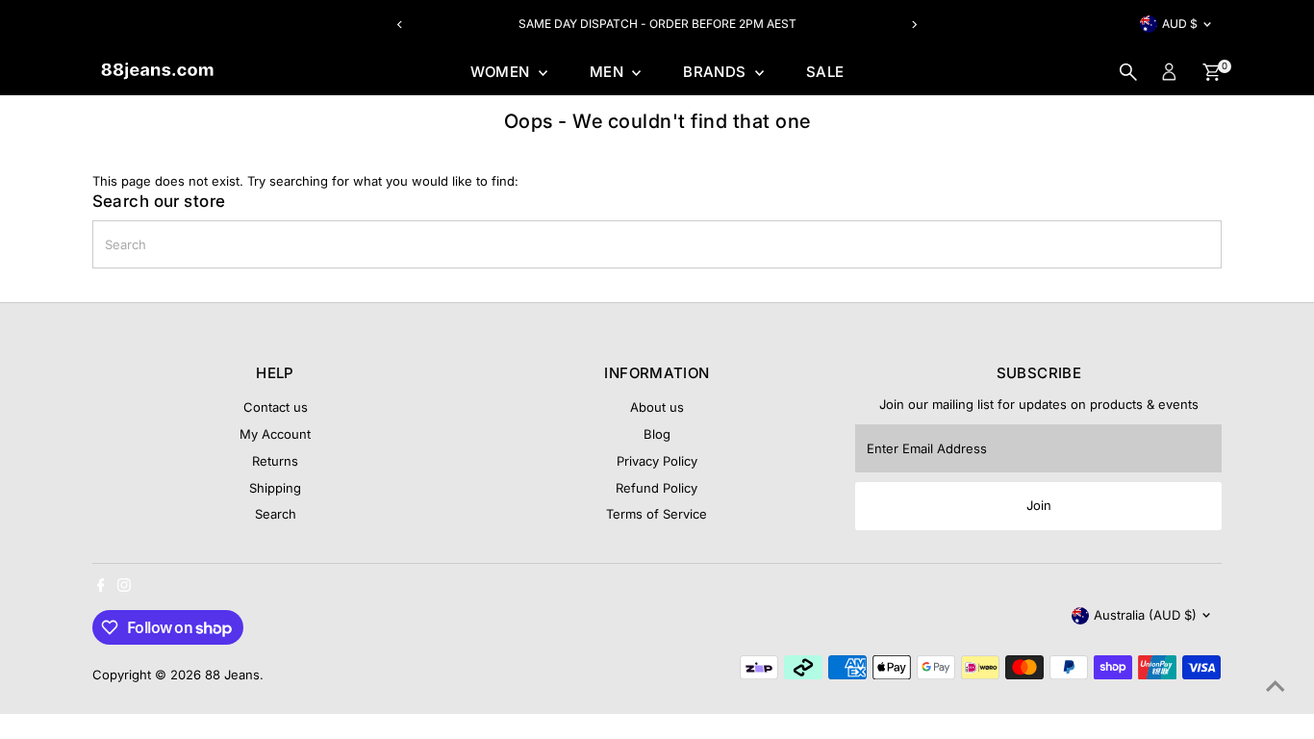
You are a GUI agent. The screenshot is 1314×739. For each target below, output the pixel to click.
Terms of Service (656, 514)
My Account (275, 434)
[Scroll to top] (1275, 686)
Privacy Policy (657, 461)
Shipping (275, 488)
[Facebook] (101, 587)
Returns (275, 461)
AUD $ (1180, 23)
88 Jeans (232, 674)
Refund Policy (656, 488)
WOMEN (502, 72)
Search (275, 514)
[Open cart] (1211, 72)
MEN (609, 72)
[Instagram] (124, 587)
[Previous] (399, 24)
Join (1038, 505)
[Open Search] (1128, 72)
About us (657, 407)
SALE (825, 72)
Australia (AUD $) (1145, 615)
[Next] (914, 24)
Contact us (275, 407)
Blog (657, 434)
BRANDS (716, 72)
